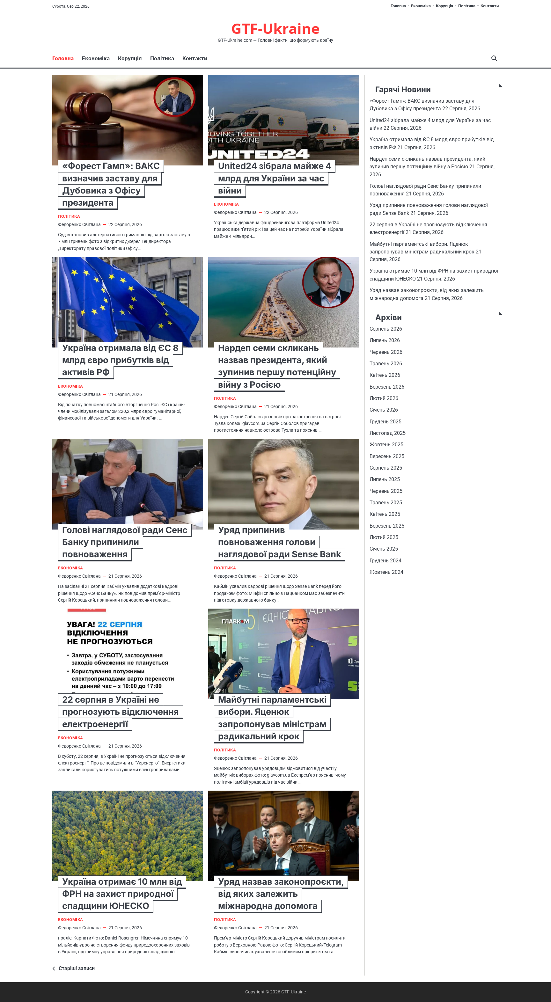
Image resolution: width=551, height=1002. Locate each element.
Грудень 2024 (385, 561)
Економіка (421, 6)
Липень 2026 (385, 341)
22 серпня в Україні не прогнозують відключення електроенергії (120, 711)
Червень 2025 (386, 491)
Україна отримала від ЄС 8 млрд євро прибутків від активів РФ (120, 360)
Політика (466, 6)
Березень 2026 (387, 387)
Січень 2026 (384, 410)
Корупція (444, 6)
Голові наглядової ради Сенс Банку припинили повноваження (124, 542)
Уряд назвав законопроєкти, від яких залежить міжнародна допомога (281, 893)
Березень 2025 (387, 526)
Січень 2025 (384, 549)
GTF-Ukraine (275, 28)
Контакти (490, 6)
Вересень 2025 (387, 456)
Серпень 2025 (386, 468)
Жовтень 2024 (386, 572)
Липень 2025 (385, 480)
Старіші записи (77, 968)
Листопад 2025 (388, 433)
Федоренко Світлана (79, 224)
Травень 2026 (386, 364)
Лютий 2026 (384, 398)
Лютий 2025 (384, 538)
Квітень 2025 (385, 514)
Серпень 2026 (386, 329)
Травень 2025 (386, 503)
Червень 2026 (386, 352)
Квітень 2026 (385, 375)
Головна (398, 6)
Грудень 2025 (385, 422)
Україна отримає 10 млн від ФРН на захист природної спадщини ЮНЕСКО (122, 893)
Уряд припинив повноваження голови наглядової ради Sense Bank (279, 542)
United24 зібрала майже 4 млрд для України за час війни (274, 178)
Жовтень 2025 (386, 445)
